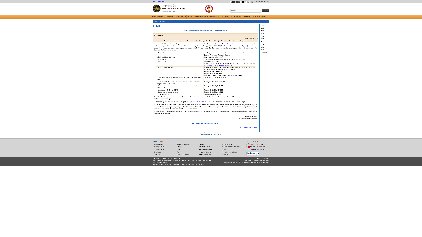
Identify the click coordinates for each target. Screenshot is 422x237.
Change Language (260, 1)
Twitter (261, 144)
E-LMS (179, 147)
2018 (262, 47)
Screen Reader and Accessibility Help (258, 162)
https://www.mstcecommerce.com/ (200, 102)
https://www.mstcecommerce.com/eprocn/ (234, 46)
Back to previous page (211, 133)
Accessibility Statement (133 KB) (235, 162)
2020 (262, 41)
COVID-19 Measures (183, 144)
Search (265, 11)
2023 (262, 33)
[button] (231, 1)
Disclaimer (266, 158)
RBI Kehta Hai (228, 144)
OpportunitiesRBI (206, 152)
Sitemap (259, 158)
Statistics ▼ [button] (246, 17)
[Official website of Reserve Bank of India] (169, 8)
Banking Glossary (159, 147)
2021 (262, 39)
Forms (202, 144)
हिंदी (268, 1)
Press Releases (181, 17)
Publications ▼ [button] (214, 17)
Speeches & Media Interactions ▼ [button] (197, 17)
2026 (262, 25)
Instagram (262, 147)
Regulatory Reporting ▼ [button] (259, 17)
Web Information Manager (160, 162)
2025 (262, 28)
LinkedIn (261, 149)
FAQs (178, 152)
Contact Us (157, 154)
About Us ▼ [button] (161, 17)
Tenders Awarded (248, 128)
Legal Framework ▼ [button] (226, 17)
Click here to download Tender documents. (205, 123)
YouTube (253, 147)
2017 (262, 50)
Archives (264, 52)
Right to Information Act (230, 152)
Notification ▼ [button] (170, 17)
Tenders (226, 154)
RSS (251, 144)
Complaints (157, 152)
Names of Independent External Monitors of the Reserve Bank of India (205, 30)
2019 (262, 44)
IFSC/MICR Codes (205, 147)
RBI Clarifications (205, 154)
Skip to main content (159, 1)
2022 (262, 36)
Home (154, 17)
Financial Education (183, 154)
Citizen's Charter (159, 149)
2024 (262, 31)
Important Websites (206, 149)
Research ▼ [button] (238, 17)
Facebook (253, 149)
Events (179, 149)
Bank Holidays (158, 144)
